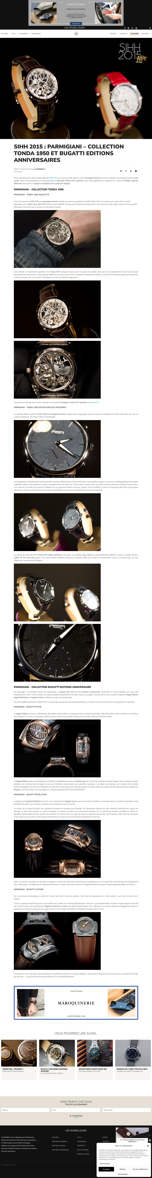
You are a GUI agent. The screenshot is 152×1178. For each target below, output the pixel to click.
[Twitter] (121, 171)
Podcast (105, 1142)
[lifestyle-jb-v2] (76, 13)
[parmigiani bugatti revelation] (57, 877)
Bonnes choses (83, 1154)
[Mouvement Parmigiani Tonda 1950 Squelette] (57, 267)
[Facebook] (126, 171)
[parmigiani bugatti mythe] (57, 777)
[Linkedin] (131, 171)
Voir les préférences (140, 1169)
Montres (4, 34)
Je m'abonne (76, 1116)
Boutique (145, 34)
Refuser (123, 1169)
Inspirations (36, 34)
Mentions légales (123, 1174)
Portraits (34, 37)
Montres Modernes (8, 37)
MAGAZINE (134, 34)
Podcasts (123, 34)
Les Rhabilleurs (39, 169)
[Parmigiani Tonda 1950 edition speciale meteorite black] (57, 621)
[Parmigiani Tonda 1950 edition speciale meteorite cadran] (57, 477)
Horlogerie (18, 172)
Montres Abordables (60, 1150)
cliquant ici (94, 402)
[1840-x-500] (76, 1019)
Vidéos (105, 1137)
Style (13, 34)
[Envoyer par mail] (136, 171)
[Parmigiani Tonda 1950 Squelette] (57, 338)
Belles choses (83, 1150)
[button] (148, 1146)
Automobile (23, 34)
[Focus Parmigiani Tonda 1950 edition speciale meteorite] (57, 681)
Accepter (106, 1169)
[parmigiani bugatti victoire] (57, 969)
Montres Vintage (58, 1146)
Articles (113, 34)
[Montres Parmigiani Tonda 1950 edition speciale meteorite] (57, 550)
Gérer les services (105, 1163)
